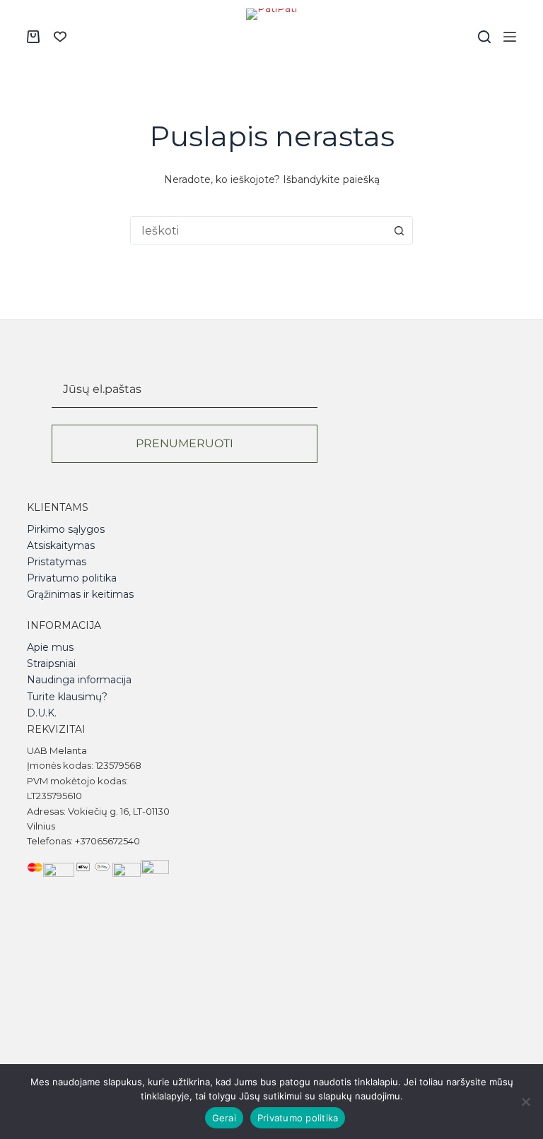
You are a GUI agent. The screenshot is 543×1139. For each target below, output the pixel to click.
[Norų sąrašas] (60, 36)
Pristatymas (56, 561)
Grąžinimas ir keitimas (80, 594)
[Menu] (509, 36)
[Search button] (398, 230)
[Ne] (525, 1101)
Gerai (224, 1117)
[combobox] (258, 230)
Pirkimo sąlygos (66, 529)
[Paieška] (484, 36)
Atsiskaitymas (61, 545)
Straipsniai (51, 663)
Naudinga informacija (79, 679)
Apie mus (50, 647)
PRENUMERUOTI (184, 443)
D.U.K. (42, 713)
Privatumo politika (72, 578)
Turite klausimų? (67, 696)
